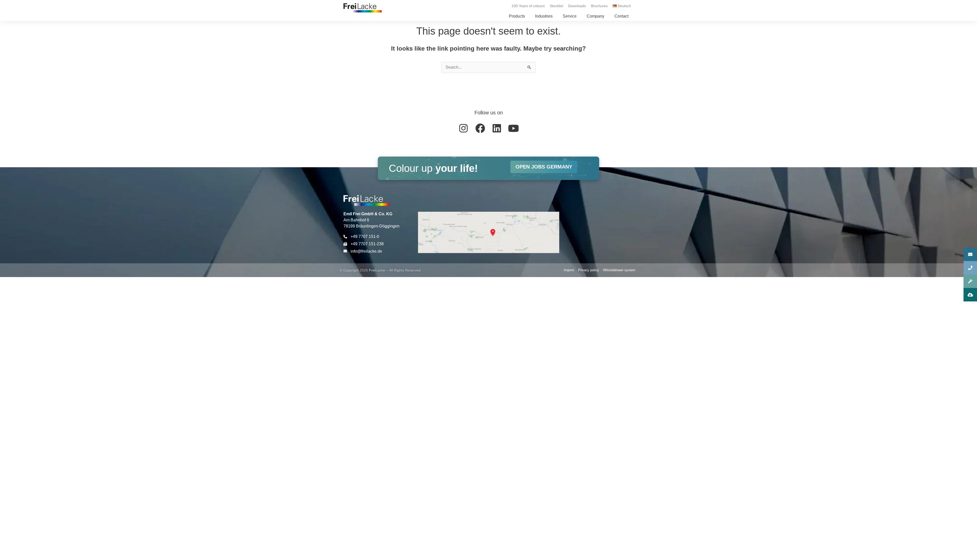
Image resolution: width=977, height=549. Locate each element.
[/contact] (970, 254)
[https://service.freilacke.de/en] (970, 281)
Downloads (577, 6)
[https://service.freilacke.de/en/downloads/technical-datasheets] (970, 294)
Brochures (599, 6)
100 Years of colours (528, 6)
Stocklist (556, 6)
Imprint (569, 270)
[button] (517, 16)
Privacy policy (588, 270)
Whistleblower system (619, 270)
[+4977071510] (970, 267)
